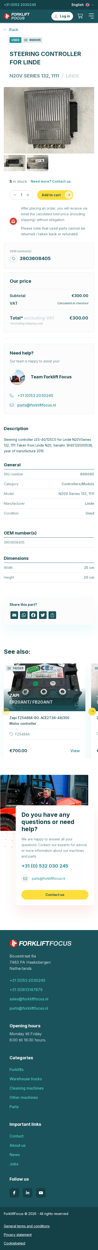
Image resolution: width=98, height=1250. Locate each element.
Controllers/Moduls (78, 484)
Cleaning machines (27, 1088)
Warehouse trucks (26, 1078)
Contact (17, 1136)
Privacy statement (18, 1235)
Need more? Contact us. (51, 181)
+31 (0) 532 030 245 (44, 866)
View (75, 750)
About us (17, 1145)
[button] (91, 16)
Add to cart (51, 195)
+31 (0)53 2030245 (20, 5)
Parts (14, 1106)
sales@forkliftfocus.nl (29, 999)
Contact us (54, 895)
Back (13, 29)
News (15, 1154)
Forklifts (17, 1069)
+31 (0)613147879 (26, 989)
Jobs (14, 1164)
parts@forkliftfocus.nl (48, 878)
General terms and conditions (27, 1226)
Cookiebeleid (14, 1243)
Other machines (24, 1097)
